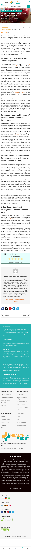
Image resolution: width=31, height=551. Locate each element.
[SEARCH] (28, 6)
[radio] (9, 259)
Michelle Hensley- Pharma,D (10, 18)
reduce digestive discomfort (13, 218)
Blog (18, 419)
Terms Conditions (21, 425)
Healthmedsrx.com (17, 461)
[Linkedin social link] (13, 308)
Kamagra (3, 425)
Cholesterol (16, 134)
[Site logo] (15, 2)
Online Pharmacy (21, 422)
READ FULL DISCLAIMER (15, 488)
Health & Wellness (7, 10)
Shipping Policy (21, 404)
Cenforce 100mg (5, 419)
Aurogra (3, 416)
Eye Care (3, 405)
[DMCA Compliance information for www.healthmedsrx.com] (7, 519)
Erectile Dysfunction (6, 394)
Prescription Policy (22, 401)
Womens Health (5, 400)
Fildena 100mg (5, 422)
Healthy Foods (17, 10)
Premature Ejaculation (7, 397)
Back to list (15, 315)
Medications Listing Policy (22, 398)
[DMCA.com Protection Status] (5, 529)
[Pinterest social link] (10, 308)
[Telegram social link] (17, 308)
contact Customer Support (11, 345)
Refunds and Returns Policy (22, 408)
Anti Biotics (4, 403)
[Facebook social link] (2, 308)
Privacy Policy (20, 448)
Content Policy (20, 394)
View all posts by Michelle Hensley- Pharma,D (15, 300)
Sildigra (3, 428)
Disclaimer (19, 428)
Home (18, 416)
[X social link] (6, 308)
